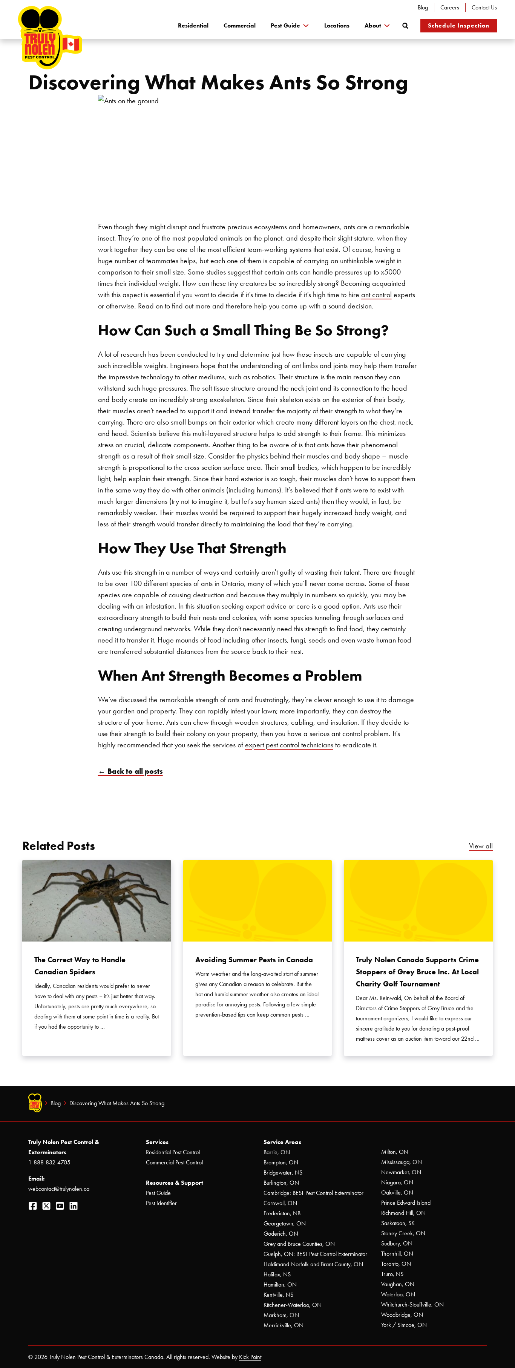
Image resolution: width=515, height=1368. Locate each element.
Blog (423, 7)
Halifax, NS (277, 1274)
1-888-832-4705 (49, 1162)
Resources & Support (174, 1182)
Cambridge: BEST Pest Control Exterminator (313, 1192)
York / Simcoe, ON (404, 1324)
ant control (376, 294)
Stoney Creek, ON (403, 1233)
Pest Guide (285, 25)
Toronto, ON (396, 1263)
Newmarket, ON (401, 1172)
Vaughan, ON (397, 1284)
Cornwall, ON (280, 1203)
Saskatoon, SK (398, 1223)
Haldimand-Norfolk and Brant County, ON (313, 1264)
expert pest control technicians (289, 744)
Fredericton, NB (282, 1213)
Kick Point (250, 1356)
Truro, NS (392, 1274)
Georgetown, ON (285, 1223)
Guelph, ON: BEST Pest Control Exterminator (315, 1254)
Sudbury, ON (396, 1243)
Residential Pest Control (173, 1152)
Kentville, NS (278, 1294)
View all (481, 845)
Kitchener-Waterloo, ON (293, 1304)
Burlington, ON (281, 1182)
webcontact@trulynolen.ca (58, 1188)
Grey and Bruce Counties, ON (299, 1243)
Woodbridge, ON (402, 1314)
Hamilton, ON (280, 1284)
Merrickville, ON (283, 1325)
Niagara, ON (397, 1182)
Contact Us (484, 7)
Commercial (240, 25)
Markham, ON (281, 1315)
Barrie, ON (277, 1152)
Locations (336, 25)
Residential (193, 25)
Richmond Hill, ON (403, 1212)
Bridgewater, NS (283, 1172)
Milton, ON (394, 1151)
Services (157, 1142)
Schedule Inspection (458, 25)
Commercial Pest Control (174, 1162)
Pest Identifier (161, 1203)
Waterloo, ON (398, 1294)
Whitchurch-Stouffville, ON (412, 1304)
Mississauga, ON (401, 1162)
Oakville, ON (397, 1192)
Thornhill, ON (397, 1253)
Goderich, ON (281, 1233)
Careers (449, 7)
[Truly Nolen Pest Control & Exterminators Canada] (50, 37)
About (373, 25)
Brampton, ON (281, 1162)
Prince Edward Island (406, 1202)
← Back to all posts (130, 771)
